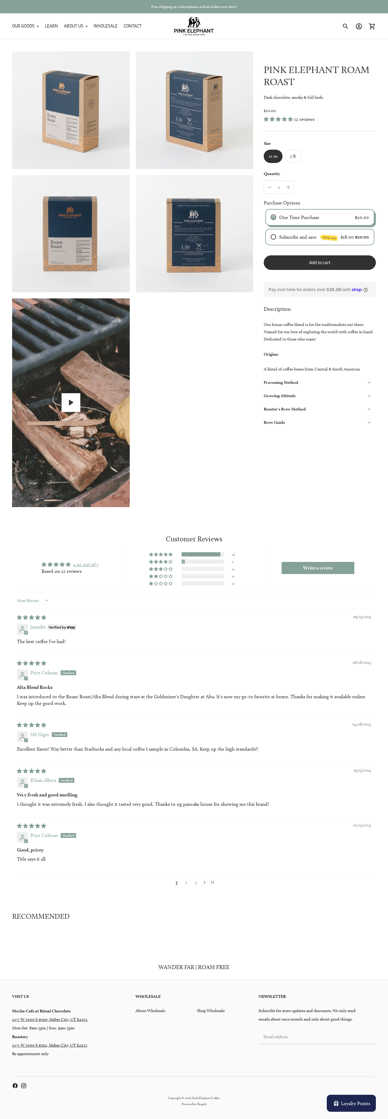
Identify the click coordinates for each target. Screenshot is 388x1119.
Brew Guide (274, 422)
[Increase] (288, 187)
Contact (133, 26)
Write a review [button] (318, 568)
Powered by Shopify (194, 1104)
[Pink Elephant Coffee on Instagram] (24, 1086)
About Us (73, 26)
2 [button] (186, 882)
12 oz (273, 156)
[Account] (359, 26)
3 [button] (196, 882)
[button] (279, 119)
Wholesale (106, 26)
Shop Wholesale (211, 1010)
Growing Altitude (280, 395)
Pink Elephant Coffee (206, 1098)
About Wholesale (150, 1010)
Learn (51, 26)
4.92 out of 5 (86, 564)
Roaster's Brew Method (285, 409)
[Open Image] (71, 110)
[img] (31, 617)
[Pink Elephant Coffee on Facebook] (15, 1086)
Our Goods (23, 26)
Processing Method (281, 382)
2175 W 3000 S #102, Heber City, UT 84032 (49, 1045)
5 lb (293, 156)
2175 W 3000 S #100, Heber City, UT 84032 (50, 1019)
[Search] (345, 26)
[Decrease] (269, 187)
